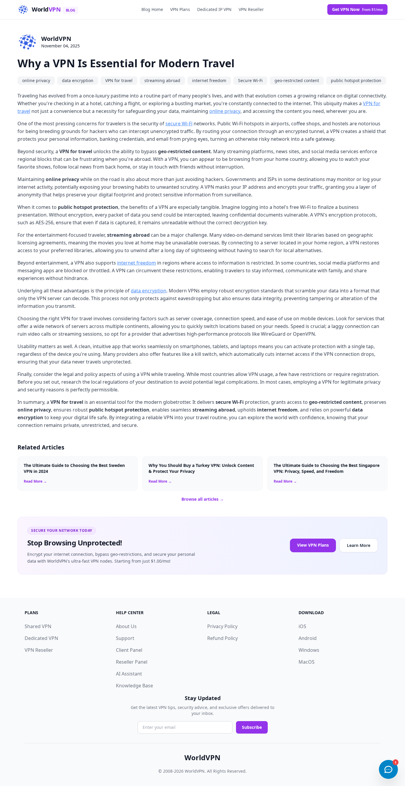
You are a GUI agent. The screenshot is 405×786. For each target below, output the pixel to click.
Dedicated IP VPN (214, 9)
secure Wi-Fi (178, 123)
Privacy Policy (222, 626)
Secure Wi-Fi (250, 80)
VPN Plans (180, 9)
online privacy (36, 80)
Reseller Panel (131, 662)
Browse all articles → (202, 499)
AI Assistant (129, 673)
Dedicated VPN (41, 638)
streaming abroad (162, 80)
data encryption (77, 80)
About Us (126, 626)
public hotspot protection (356, 80)
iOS (302, 626)
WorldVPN (56, 39)
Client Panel (129, 650)
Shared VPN (38, 626)
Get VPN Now (357, 9)
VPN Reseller (251, 9)
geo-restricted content (297, 80)
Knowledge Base (134, 685)
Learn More (358, 545)
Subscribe (252, 727)
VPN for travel (119, 80)
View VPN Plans (313, 545)
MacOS (307, 662)
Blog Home (152, 9)
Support (125, 638)
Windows (309, 650)
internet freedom (209, 80)
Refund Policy (222, 638)
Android (308, 638)
